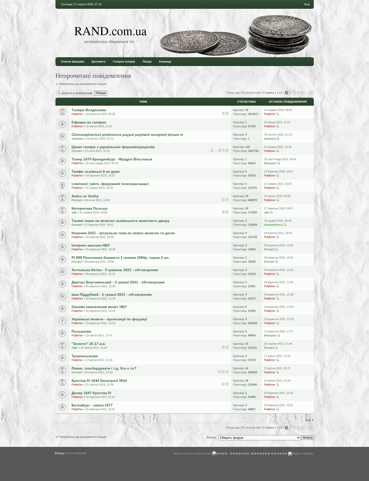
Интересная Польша (89, 208)
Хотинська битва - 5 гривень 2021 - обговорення (115, 270)
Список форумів (72, 61)
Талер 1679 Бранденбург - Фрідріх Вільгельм (112, 159)
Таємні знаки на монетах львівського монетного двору (120, 221)
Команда (165, 61)
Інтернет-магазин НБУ (91, 245)
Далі (308, 420)
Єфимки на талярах (89, 122)
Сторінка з (272, 92)
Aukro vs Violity (85, 196)
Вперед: (212, 437)
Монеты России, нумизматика (192, 453)
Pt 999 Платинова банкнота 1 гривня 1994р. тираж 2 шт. (120, 258)
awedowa (77, 138)
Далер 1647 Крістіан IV (91, 393)
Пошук (147, 61)
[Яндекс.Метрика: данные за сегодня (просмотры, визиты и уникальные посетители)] (300, 454)
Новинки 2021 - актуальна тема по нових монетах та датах (123, 233)
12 (311, 92)
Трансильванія (85, 356)
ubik (74, 212)
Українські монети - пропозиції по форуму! (109, 319)
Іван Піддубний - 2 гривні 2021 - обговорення (112, 294)
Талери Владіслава (89, 110)
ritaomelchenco (273, 224)
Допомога (98, 61)
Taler (75, 347)
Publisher (77, 113)
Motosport (270, 163)
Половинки (81, 331)
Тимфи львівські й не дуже (96, 171)
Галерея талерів (124, 61)
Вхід (307, 4)
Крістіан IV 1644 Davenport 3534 (99, 381)
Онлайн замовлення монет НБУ (99, 307)
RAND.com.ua (110, 30)
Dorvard (77, 150)
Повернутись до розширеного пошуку (82, 83)
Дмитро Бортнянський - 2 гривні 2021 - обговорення (118, 282)
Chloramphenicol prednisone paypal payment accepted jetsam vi (127, 135)
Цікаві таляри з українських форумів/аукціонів (113, 147)
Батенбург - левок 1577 (92, 405)
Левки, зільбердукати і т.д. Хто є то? (104, 368)
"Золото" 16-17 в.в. (89, 344)
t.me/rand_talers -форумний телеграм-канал (110, 184)
